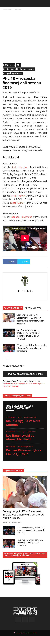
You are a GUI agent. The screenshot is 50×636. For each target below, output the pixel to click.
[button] (4, 3)
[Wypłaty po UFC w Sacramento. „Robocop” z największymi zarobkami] (9, 348)
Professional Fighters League (18, 69)
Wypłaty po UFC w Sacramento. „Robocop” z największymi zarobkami (32, 348)
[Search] (46, 3)
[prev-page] (4, 357)
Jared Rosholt (18, 195)
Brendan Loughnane (21, 216)
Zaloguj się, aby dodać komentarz (25, 374)
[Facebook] (18, 619)
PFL (19, 65)
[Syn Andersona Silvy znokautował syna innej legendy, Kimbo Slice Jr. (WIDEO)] (9, 333)
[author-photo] (25, 287)
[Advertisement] (25, 37)
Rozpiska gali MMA (12, 73)
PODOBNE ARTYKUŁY (13, 308)
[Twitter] (25, 296)
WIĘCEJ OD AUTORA (33, 308)
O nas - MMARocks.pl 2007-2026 (25, 633)
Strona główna (7, 9)
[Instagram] (25, 619)
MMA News (17, 9)
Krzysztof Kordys (18, 92)
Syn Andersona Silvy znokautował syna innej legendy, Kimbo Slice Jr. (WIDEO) (31, 530)
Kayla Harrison (20, 167)
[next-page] (8, 357)
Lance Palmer (17, 202)
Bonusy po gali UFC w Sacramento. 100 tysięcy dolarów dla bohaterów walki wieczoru (23, 514)
